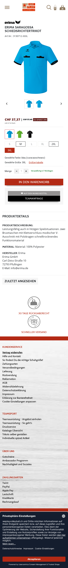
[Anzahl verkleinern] (16, 171)
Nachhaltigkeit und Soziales (17, 464)
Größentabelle (36, 162)
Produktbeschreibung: (17, 225)
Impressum (8, 394)
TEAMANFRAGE (34, 198)
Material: (8, 246)
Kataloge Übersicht (12, 430)
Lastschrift (7, 494)
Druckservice (9, 426)
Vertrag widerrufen (12, 352)
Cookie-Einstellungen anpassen (19, 401)
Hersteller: (10, 253)
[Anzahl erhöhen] (26, 171)
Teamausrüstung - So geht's (17, 422)
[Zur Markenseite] (13, 22)
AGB (4, 382)
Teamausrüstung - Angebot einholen (21, 419)
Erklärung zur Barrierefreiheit (17, 397)
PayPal (6, 486)
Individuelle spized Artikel (15, 438)
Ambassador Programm (15, 460)
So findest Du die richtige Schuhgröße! (22, 360)
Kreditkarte (8, 498)
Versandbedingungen (13, 367)
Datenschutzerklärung (14, 390)
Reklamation (9, 378)
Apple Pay (7, 490)
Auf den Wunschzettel (35, 193)
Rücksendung (9, 375)
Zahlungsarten (10, 363)
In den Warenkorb (34, 182)
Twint (5, 482)
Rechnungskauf (10, 501)
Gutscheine (8, 456)
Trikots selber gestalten (14, 434)
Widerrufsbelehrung (12, 386)
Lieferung (7, 371)
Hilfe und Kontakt (11, 356)
